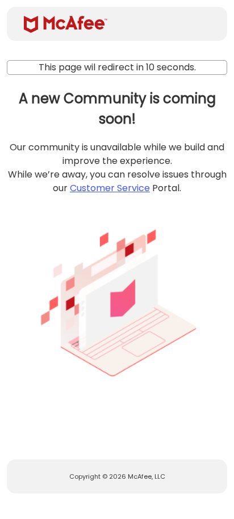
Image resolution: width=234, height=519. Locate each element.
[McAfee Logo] (65, 24)
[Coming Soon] (117, 298)
